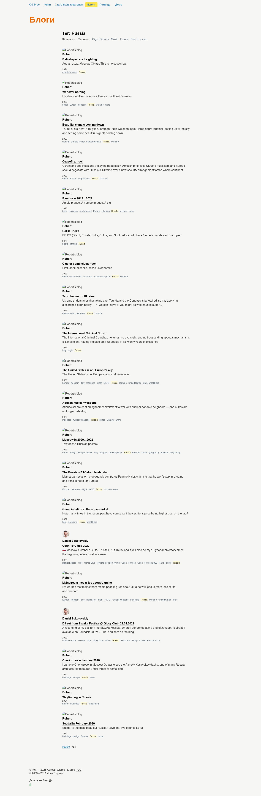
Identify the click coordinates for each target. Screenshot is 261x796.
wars (107, 104)
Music (114, 39)
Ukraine (100, 104)
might (70, 350)
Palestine (134, 599)
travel (131, 211)
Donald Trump (78, 141)
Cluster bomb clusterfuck (79, 263)
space (102, 419)
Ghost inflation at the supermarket (85, 509)
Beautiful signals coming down (83, 124)
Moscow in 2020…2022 (77, 439)
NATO (106, 382)
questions (72, 521)
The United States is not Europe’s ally (87, 370)
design (73, 452)
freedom (82, 104)
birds (64, 211)
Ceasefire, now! (72, 161)
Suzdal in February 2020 (78, 723)
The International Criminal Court (83, 333)
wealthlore (154, 382)
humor (65, 703)
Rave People (165, 562)
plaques (106, 211)
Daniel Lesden (139, 39)
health (89, 452)
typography (153, 452)
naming (73, 243)
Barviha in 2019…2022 (77, 198)
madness (87, 276)
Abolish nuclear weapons (79, 403)
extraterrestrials (69, 71)
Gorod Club (89, 562)
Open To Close (128, 562)
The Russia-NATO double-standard (86, 472)
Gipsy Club (98, 640)
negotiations (84, 178)
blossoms (73, 211)
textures (123, 211)
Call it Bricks (70, 231)
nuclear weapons (102, 276)
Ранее (66, 746)
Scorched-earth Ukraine (78, 296)
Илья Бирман (55, 773)
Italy (64, 350)
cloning (65, 141)
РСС (78, 769)
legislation (91, 599)
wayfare (164, 452)
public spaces (115, 452)
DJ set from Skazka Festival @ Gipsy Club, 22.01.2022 (98, 623)
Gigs (95, 39)
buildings (66, 677)
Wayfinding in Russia (76, 697)
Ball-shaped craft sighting (79, 59)
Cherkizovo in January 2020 (81, 660)
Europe (124, 39)
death (65, 104)
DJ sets (104, 39)
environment (86, 211)
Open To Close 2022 (75, 546)
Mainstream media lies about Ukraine (87, 582)
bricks (65, 243)
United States (134, 382)
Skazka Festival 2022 (149, 640)
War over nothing (74, 92)
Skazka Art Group (129, 640)
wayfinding (175, 452)
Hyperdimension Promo (108, 562)
